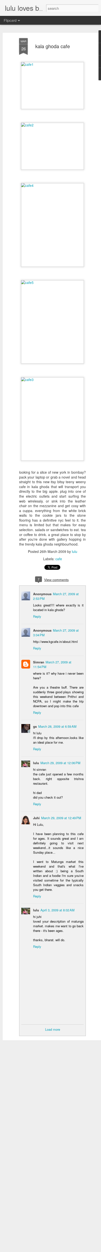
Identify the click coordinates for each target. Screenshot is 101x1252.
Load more (52, 1029)
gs (35, 726)
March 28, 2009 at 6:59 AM (57, 726)
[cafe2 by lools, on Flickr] (52, 125)
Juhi (36, 818)
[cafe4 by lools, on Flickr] (52, 185)
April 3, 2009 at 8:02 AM (57, 910)
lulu (74, 551)
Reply (37, 616)
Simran (38, 662)
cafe (58, 558)
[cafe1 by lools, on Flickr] (52, 64)
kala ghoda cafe (52, 46)
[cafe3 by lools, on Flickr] (52, 379)
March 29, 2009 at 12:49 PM (61, 818)
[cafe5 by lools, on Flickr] (52, 282)
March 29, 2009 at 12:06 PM (60, 762)
